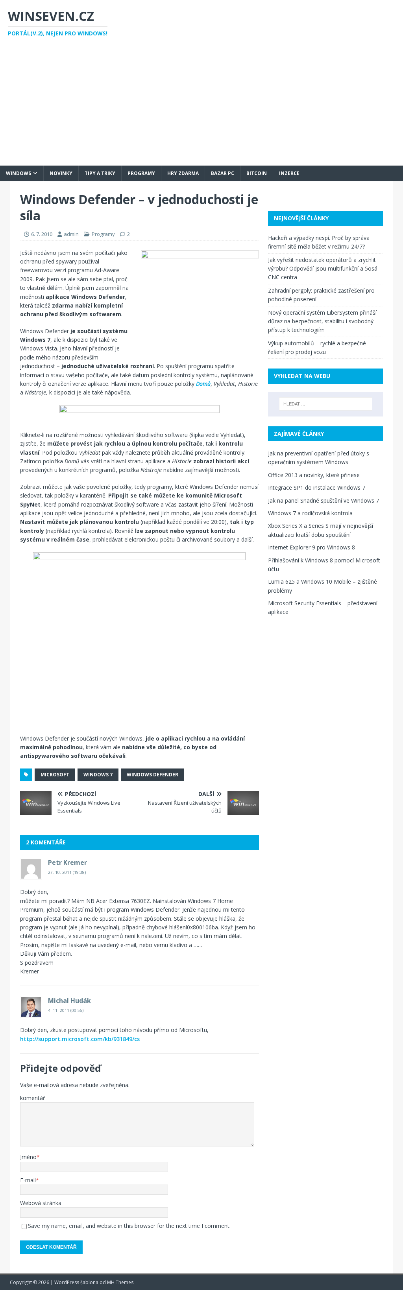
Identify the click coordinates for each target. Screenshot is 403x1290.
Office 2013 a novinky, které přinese (314, 475)
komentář (32, 1098)
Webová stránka (40, 1203)
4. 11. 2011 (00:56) (65, 1010)
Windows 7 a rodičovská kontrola (310, 513)
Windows (18, 173)
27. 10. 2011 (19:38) (67, 872)
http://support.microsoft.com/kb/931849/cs (80, 1039)
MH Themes (120, 1282)
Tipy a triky (100, 173)
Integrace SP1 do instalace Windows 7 (316, 487)
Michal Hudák (69, 1000)
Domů (203, 383)
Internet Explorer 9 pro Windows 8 (311, 547)
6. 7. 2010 (41, 234)
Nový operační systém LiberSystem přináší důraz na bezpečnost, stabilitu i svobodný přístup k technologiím (322, 321)
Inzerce (289, 173)
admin (71, 234)
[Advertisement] (201, 107)
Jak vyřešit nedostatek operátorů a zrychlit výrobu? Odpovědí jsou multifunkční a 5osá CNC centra (322, 268)
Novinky (61, 173)
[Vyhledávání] (325, 404)
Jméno (28, 1157)
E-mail (28, 1180)
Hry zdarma (183, 173)
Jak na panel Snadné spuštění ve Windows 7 (323, 500)
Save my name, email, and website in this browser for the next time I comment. (129, 1225)
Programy (141, 173)
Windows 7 (98, 774)
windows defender (152, 774)
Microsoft (55, 774)
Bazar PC (222, 173)
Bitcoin (256, 173)
